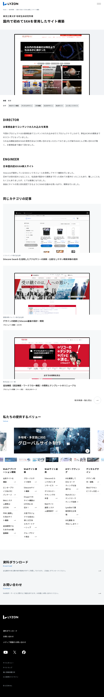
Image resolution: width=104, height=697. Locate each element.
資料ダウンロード (10, 631)
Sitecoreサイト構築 (29, 489)
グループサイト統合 (29, 535)
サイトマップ (7, 667)
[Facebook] (23, 653)
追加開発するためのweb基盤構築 (8, 529)
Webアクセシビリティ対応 (91, 489)
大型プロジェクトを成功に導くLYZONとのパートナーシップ (29, 520)
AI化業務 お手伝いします (70, 522)
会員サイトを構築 (8, 480)
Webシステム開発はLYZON (7, 504)
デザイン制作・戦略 (90, 480)
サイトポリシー (8, 663)
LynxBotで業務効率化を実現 (70, 511)
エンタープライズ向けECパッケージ (8, 491)
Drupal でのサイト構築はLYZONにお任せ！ (29, 502)
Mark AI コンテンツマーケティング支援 (70, 498)
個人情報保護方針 (9, 672)
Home (4, 10)
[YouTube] (5, 653)
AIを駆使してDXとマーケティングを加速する (70, 483)
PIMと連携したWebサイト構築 (8, 517)
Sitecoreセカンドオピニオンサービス (50, 482)
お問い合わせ (8, 636)
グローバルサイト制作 (29, 480)
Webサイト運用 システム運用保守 (49, 507)
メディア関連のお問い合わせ (14, 642)
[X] (14, 653)
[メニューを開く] (99, 4)
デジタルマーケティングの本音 (50, 494)
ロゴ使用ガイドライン (10, 677)
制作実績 (11, 10)
